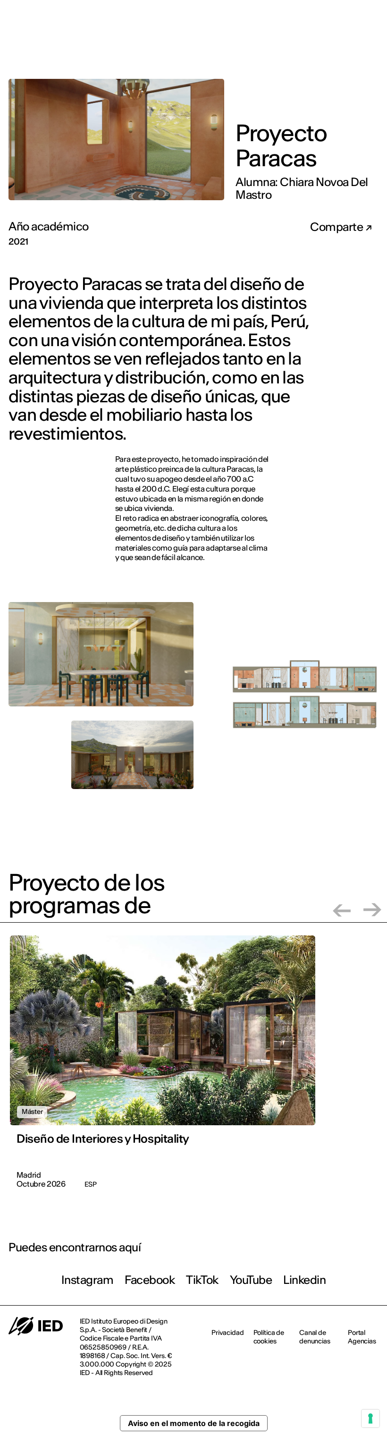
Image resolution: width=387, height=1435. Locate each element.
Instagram (87, 1280)
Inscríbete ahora (255, 46)
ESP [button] (360, 13)
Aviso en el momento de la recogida (194, 1423)
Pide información (326, 45)
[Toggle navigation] (372, 46)
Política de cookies (268, 1336)
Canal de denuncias (314, 1336)
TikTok (202, 1280)
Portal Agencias (362, 1336)
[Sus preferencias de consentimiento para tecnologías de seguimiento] (370, 1418)
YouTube (251, 1280)
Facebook (150, 1280)
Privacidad (227, 1332)
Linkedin (304, 1280)
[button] (342, 910)
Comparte (337, 227)
